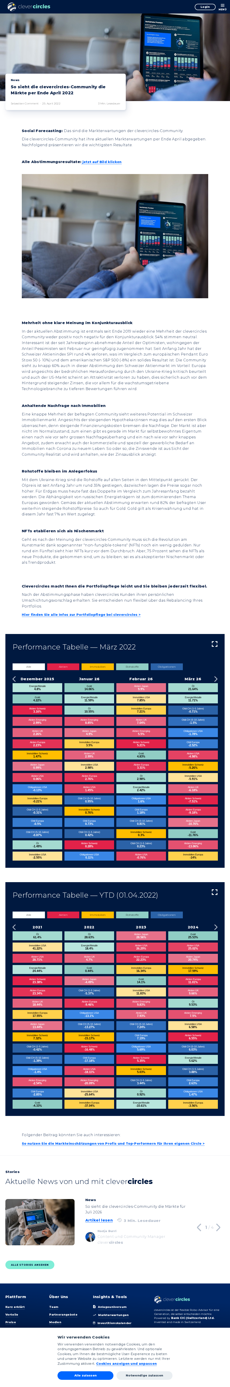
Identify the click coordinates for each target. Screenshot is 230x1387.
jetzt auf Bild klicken (102, 162)
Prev (14, 679)
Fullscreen (214, 644)
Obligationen (167, 666)
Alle (28, 666)
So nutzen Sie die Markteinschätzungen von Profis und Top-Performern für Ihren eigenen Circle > (113, 1144)
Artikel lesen (99, 1220)
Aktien (63, 666)
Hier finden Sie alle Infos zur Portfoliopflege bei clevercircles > (81, 615)
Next (215, 679)
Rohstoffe (132, 666)
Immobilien (98, 666)
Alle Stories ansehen (30, 1264)
